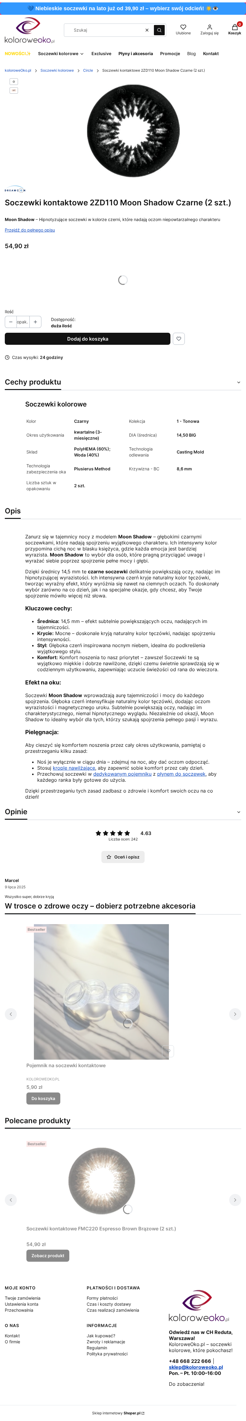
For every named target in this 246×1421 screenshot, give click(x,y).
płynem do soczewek (181, 774)
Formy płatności (102, 1298)
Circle (88, 70)
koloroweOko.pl (18, 70)
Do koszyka (43, 1098)
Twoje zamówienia (22, 1298)
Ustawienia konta (21, 1304)
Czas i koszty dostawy (109, 1304)
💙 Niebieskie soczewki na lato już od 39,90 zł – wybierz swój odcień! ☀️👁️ (123, 8)
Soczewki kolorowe (57, 70)
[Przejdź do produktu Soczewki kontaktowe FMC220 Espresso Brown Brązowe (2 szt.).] (101, 1181)
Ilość (9, 311)
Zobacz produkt (48, 1255)
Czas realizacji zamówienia (113, 1310)
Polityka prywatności (107, 1353)
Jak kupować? (101, 1335)
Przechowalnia (19, 1310)
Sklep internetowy (116, 1413)
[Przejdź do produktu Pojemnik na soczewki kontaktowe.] (101, 992)
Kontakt (12, 1335)
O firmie (12, 1341)
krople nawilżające (74, 768)
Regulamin (97, 1347)
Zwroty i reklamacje (106, 1341)
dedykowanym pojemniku (122, 774)
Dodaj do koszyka (87, 339)
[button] (159, 30)
